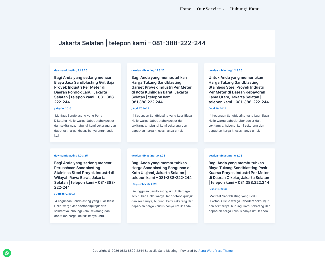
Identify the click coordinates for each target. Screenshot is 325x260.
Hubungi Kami (245, 9)
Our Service (209, 9)
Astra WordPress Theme (215, 250)
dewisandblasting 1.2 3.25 (225, 70)
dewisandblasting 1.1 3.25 (70, 70)
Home (185, 9)
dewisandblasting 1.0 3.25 (71, 155)
